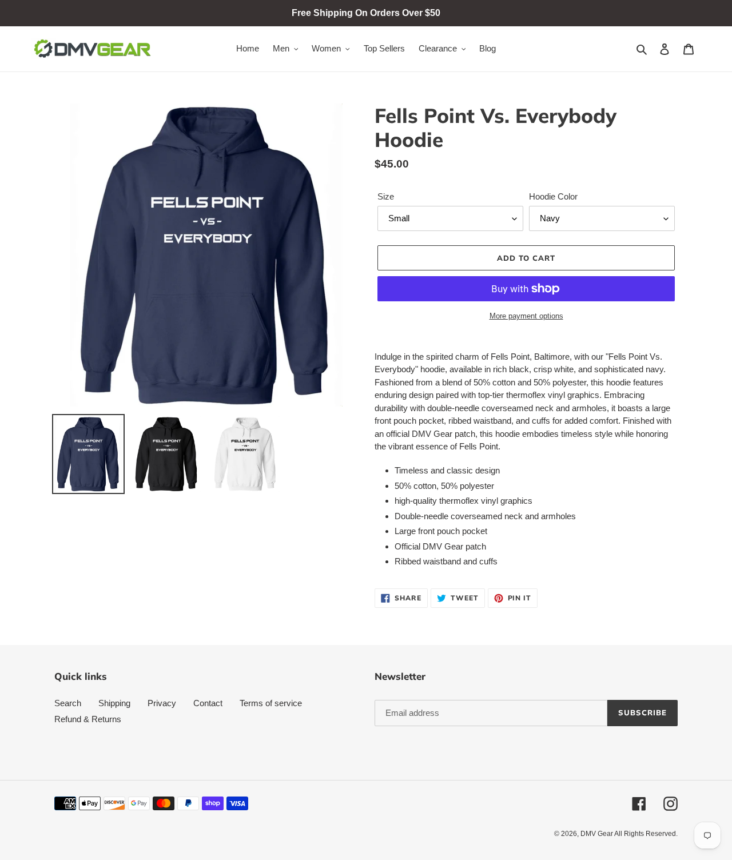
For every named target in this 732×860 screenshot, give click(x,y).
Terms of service (271, 703)
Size (385, 196)
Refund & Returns (87, 719)
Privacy (162, 703)
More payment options (526, 316)
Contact (207, 703)
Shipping (114, 703)
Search (67, 703)
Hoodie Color (553, 196)
